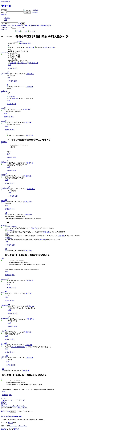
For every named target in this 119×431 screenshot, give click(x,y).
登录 (18, 408)
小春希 (3, 121)
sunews (3, 292)
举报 (16, 68)
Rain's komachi (16, 416)
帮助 (5, 20)
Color (3, 406)
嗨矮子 (3, 201)
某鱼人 (3, 344)
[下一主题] (31, 31)
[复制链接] (19, 41)
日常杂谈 (20, 25)
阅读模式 (53, 47)
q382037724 (4, 52)
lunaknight (4, 91)
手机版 (3, 416)
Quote (15, 406)
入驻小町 (35, 12)
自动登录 (28, 10)
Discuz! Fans (23, 426)
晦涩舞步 (4, 162)
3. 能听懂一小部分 (14, 57)
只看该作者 (30, 47)
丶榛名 (3, 331)
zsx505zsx (4, 279)
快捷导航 (4, 14)
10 (8, 27)
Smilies (23, 406)
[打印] (17, 31)
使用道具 (11, 68)
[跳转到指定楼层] (25, 43)
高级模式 (4, 404)
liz (8, 234)
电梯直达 (11, 43)
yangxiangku (4, 188)
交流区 (14, 25)
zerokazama (4, 318)
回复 (9, 65)
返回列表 (4, 29)
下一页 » (3, 398)
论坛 (7, 18)
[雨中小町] (6, 6)
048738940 (4, 73)
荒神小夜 (12, 96)
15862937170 (11, 230)
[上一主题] (23, 31)
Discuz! (10, 423)
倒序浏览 (46, 47)
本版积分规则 (5, 411)
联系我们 (8, 416)
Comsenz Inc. (13, 426)
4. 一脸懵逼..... (13, 59)
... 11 (10, 27)
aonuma (3, 225)
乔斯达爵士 (4, 305)
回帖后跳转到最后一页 (26, 411)
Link (11, 406)
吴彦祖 (3, 175)
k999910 (3, 357)
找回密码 (35, 10)
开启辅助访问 (5, 1)
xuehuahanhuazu (12, 226)
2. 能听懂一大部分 (14, 55)
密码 (2, 12)
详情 (13, 98)
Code (18, 406)
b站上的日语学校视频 (18, 347)
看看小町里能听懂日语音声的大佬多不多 (37, 25)
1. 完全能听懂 (12, 53)
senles (2, 108)
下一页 (22, 27)
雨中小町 (4, 25)
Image (7, 406)
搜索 (19, 23)
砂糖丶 (9, 238)
